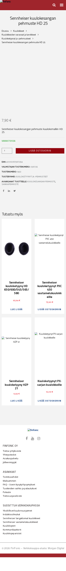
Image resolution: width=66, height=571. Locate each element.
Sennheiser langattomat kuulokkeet (21, 518)
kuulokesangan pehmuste (41, 181)
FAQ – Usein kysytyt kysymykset (19, 484)
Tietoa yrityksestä (12, 451)
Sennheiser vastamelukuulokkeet (20, 522)
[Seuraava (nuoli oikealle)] (4, 559)
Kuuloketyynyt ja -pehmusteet (16, 39)
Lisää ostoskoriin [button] (49, 309)
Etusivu (5, 31)
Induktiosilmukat (11, 514)
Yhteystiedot (9, 454)
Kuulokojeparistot (12, 533)
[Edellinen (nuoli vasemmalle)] (1, 559)
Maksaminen (9, 481)
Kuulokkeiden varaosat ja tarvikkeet (19, 35)
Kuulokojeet (9, 526)
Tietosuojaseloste (12, 496)
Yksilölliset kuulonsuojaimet (17, 510)
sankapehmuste (10, 184)
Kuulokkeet (18, 31)
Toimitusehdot (10, 477)
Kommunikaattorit (12, 529)
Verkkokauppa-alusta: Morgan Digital (43, 548)
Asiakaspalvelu (10, 458)
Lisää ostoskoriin (40, 150)
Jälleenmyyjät (9, 462)
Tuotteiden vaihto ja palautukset (20, 488)
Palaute (7, 492)
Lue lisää (16, 309)
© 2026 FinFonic (11, 548)
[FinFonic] (33, 430)
